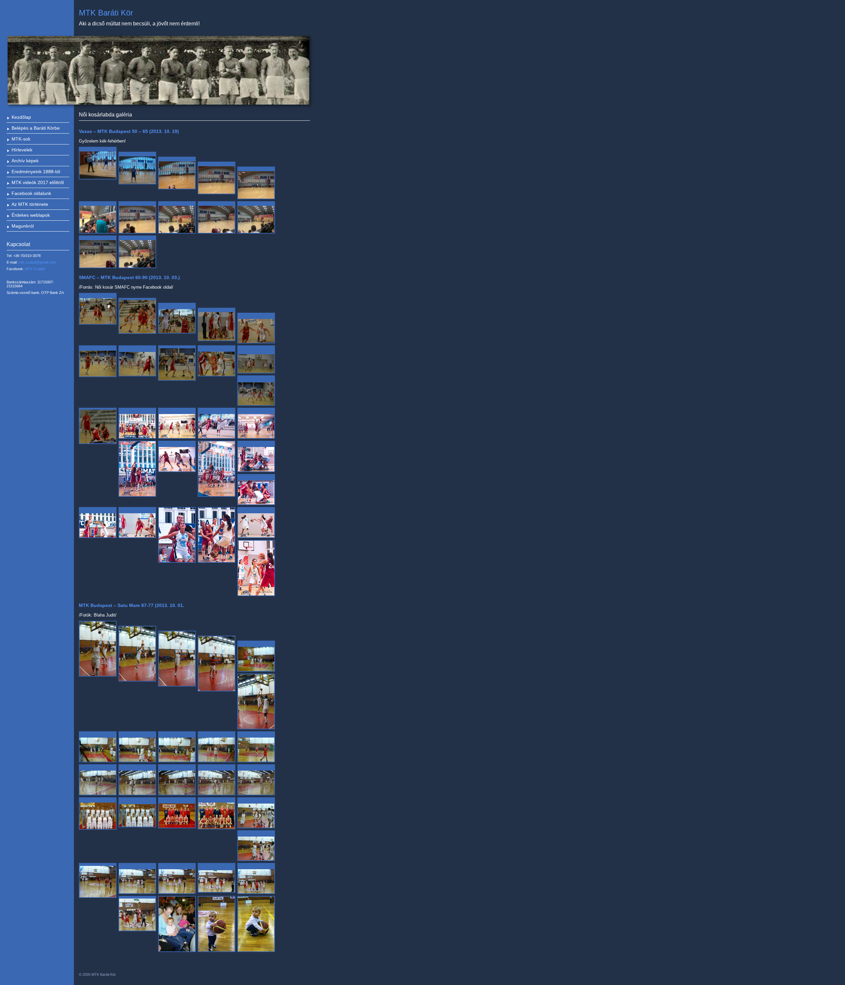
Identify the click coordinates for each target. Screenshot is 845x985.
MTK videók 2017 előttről (38, 182)
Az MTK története (30, 204)
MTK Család (35, 269)
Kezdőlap (21, 117)
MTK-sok (21, 139)
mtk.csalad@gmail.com (37, 262)
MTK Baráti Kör (106, 12)
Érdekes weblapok (31, 215)
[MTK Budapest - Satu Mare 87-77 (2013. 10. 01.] (98, 649)
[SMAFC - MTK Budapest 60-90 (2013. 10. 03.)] (98, 309)
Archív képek (25, 160)
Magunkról (23, 226)
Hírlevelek (22, 149)
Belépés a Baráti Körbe (36, 128)
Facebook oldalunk (31, 193)
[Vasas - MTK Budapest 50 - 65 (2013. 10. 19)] (98, 163)
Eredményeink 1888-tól (36, 171)
